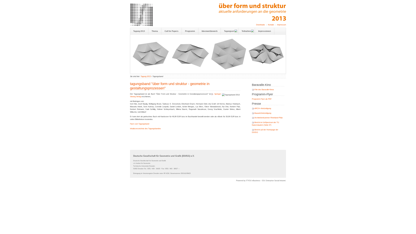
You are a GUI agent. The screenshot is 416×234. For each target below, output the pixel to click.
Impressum (281, 25)
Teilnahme (246, 31)
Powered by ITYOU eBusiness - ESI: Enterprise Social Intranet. (261, 181)
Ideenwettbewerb (209, 31)
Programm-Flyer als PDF (262, 99)
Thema (155, 31)
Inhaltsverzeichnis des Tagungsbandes (145, 129)
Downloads (260, 25)
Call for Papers (171, 31)
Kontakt (271, 25)
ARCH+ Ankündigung (262, 108)
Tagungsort (229, 31)
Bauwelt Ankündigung (262, 113)
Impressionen (264, 31)
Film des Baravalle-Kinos (264, 90)
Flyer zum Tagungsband (139, 124)
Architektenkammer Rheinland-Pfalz (268, 118)
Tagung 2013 (139, 31)
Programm (190, 31)
